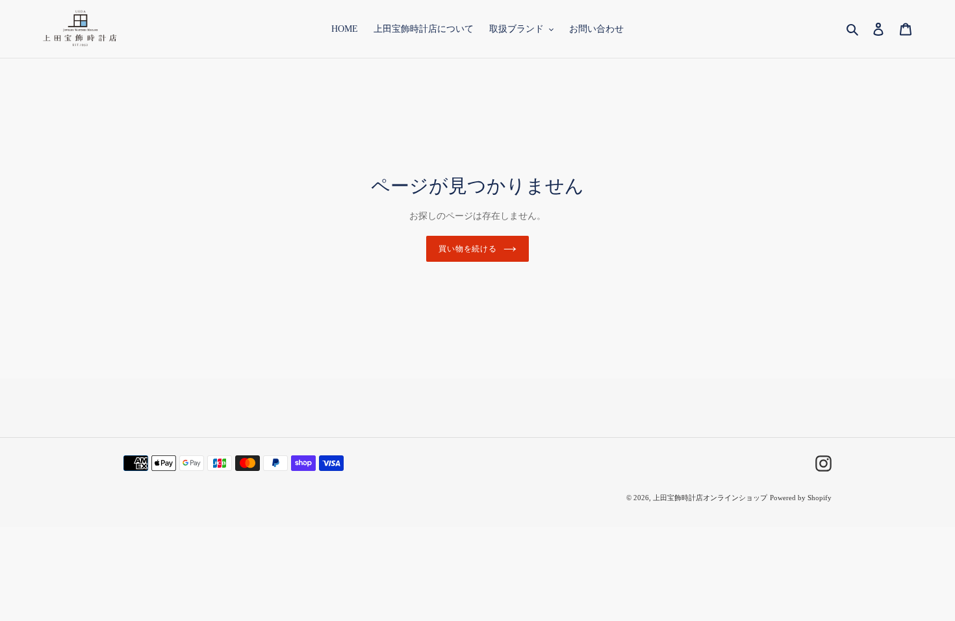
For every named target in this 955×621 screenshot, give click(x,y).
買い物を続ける (468, 249)
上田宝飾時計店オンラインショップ (710, 497)
